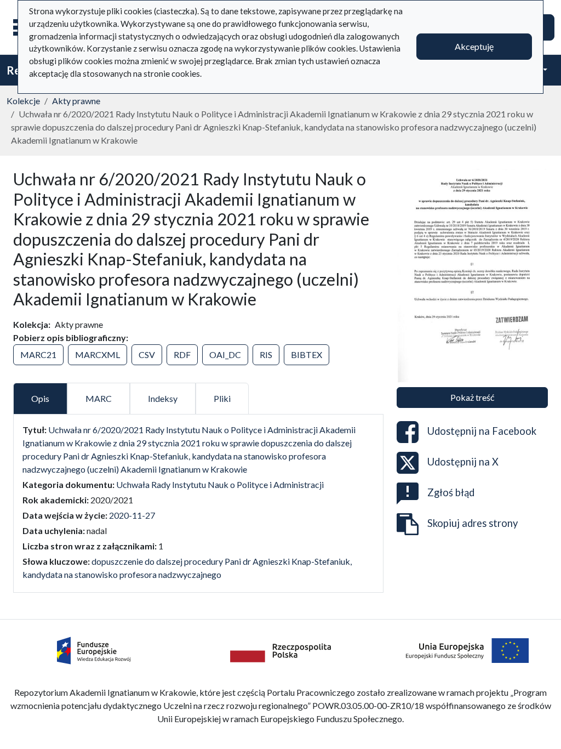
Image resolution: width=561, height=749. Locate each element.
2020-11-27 (132, 515)
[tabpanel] (198, 502)
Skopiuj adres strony (472, 523)
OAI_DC (225, 354)
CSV (147, 354)
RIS (266, 354)
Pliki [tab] (222, 398)
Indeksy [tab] (163, 398)
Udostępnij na (481, 431)
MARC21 (38, 354)
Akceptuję (474, 46)
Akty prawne (76, 100)
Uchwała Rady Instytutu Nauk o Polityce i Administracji (220, 484)
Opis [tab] (40, 398)
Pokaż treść (472, 397)
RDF (182, 354)
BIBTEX (306, 354)
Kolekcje (23, 100)
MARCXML (97, 354)
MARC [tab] (98, 398)
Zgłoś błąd (450, 492)
